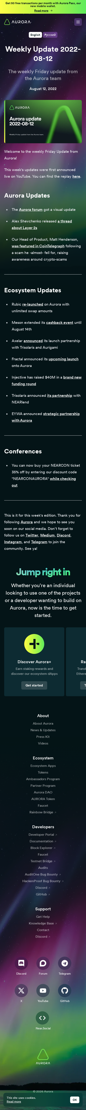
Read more (14, 1101)
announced (33, 341)
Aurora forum (31, 209)
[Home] (17, 22)
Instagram (13, 542)
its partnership (59, 395)
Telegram (39, 542)
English (35, 34)
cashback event (59, 322)
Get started (34, 685)
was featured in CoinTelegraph (38, 246)
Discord (63, 535)
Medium (47, 535)
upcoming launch (63, 359)
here (76, 176)
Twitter (31, 535)
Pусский (50, 34)
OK (75, 1099)
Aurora (27, 522)
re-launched (32, 304)
